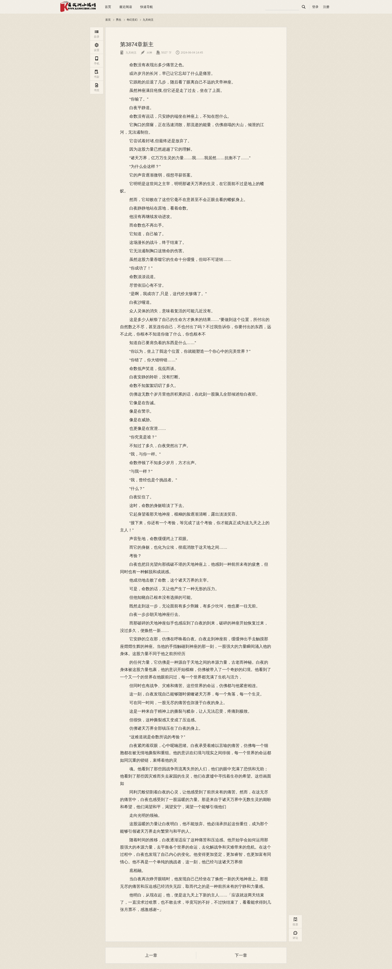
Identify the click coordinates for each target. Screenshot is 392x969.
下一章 (241, 955)
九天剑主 (148, 19)
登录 (315, 7)
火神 (146, 52)
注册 (326, 7)
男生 (118, 19)
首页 (108, 7)
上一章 (151, 955)
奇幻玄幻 (132, 19)
